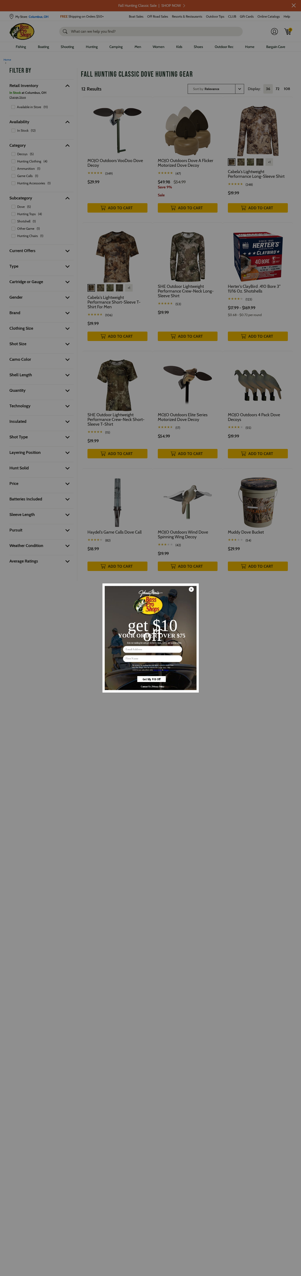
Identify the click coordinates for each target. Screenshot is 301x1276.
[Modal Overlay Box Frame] (150, 638)
